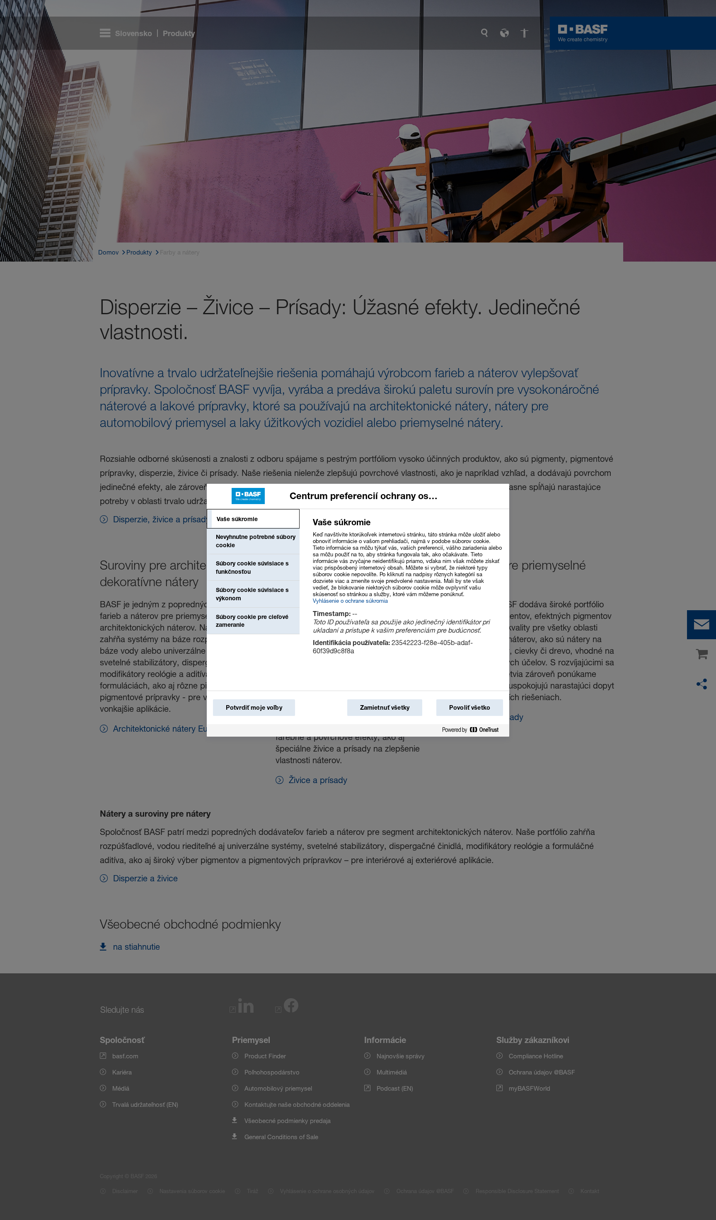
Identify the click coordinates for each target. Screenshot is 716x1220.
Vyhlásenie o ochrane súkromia (350, 600)
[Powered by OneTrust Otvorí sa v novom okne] (473, 730)
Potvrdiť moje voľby (254, 707)
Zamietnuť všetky (384, 707)
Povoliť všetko (469, 707)
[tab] (253, 519)
